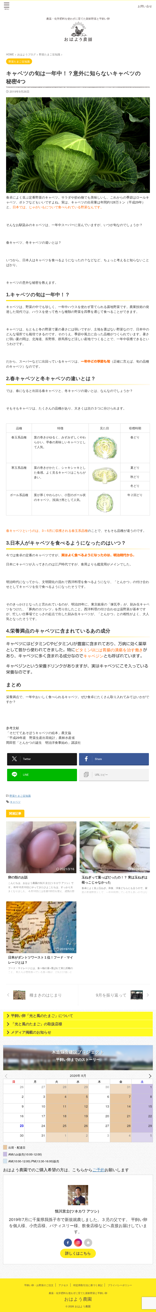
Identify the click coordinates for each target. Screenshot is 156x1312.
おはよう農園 (78, 1299)
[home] (88, 1243)
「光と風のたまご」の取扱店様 (36, 1024)
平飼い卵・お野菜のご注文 (38, 1285)
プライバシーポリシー (120, 1285)
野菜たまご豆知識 (20, 796)
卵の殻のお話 (18, 877)
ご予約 (98, 1169)
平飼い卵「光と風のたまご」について (42, 1016)
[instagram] (78, 1243)
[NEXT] (149, 1075)
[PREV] (7, 1075)
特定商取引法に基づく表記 (88, 1285)
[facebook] (68, 1243)
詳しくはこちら (78, 1253)
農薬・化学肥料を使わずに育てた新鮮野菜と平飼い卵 (78, 1293)
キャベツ (15, 802)
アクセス (63, 1285)
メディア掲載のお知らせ (31, 1032)
